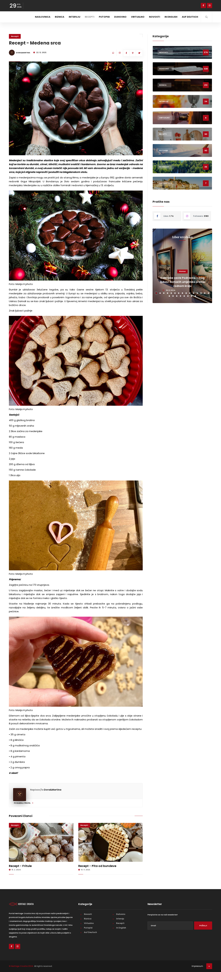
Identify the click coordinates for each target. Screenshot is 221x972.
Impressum (197, 966)
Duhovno (120, 16)
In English (171, 16)
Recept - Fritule (20, 866)
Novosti (154, 16)
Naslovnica (42, 16)
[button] (156, 293)
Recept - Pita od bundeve (97, 866)
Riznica (59, 16)
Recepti (89, 16)
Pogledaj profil (22, 803)
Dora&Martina (52, 789)
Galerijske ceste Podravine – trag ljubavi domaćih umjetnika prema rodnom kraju (182, 282)
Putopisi (104, 16)
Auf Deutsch (190, 16)
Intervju (74, 16)
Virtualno (137, 16)
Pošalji (203, 925)
